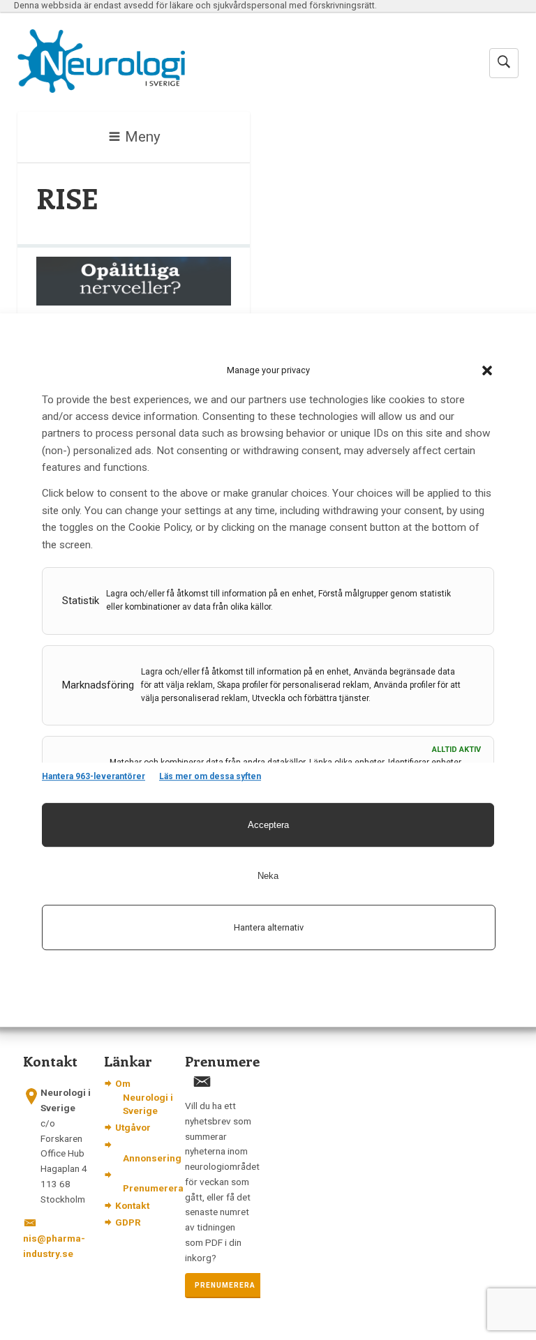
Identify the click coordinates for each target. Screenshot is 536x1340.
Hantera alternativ (269, 927)
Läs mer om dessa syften (210, 776)
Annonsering (152, 1158)
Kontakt (132, 1205)
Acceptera (268, 825)
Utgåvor (133, 1127)
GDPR (128, 1222)
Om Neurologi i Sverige (144, 1096)
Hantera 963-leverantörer (93, 776)
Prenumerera (153, 1188)
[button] (487, 370)
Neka (268, 876)
